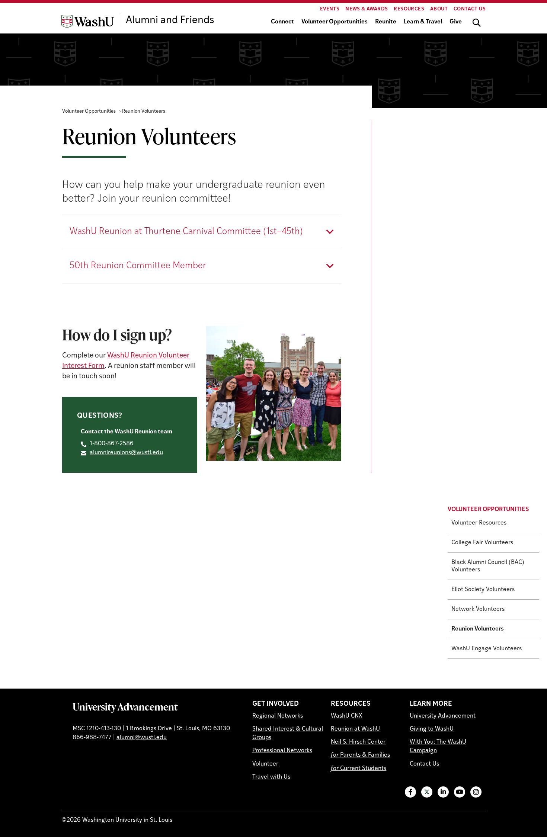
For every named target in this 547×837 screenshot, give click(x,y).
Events (329, 9)
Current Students (358, 769)
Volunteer (265, 764)
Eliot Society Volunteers (483, 590)
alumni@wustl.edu (141, 738)
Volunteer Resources (478, 523)
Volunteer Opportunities (334, 22)
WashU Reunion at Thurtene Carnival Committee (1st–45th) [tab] (186, 231)
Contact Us (470, 9)
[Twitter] (426, 792)
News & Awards (366, 9)
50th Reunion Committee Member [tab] (138, 266)
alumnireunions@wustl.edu (126, 453)
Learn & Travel (423, 22)
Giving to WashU (432, 729)
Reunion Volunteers (477, 629)
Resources (409, 9)
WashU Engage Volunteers (486, 649)
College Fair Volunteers (482, 543)
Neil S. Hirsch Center (358, 742)
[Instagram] (476, 792)
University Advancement (125, 706)
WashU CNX (346, 716)
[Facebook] (410, 792)
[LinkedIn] (443, 792)
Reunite (385, 22)
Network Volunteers (478, 609)
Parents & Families (360, 755)
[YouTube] (459, 792)
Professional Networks (282, 751)
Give (456, 22)
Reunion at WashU (355, 729)
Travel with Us (271, 777)
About (439, 9)
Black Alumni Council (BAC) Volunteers (487, 566)
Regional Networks (277, 716)
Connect (282, 22)
